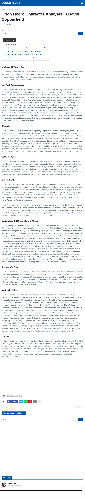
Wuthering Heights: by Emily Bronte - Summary (26, 58)
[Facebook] (4, 24)
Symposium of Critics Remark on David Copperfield (28, 48)
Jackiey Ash (12, 483)
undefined (13, 44)
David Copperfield (12, 9)
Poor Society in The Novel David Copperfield (25, 51)
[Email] (35, 401)
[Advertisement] (42, 377)
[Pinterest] (30, 401)
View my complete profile (15, 486)
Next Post (79, 407)
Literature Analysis (11, 3)
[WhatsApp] (10, 24)
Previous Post (7, 407)
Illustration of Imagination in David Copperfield (25, 54)
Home (3, 9)
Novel (20, 396)
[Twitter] (7, 24)
